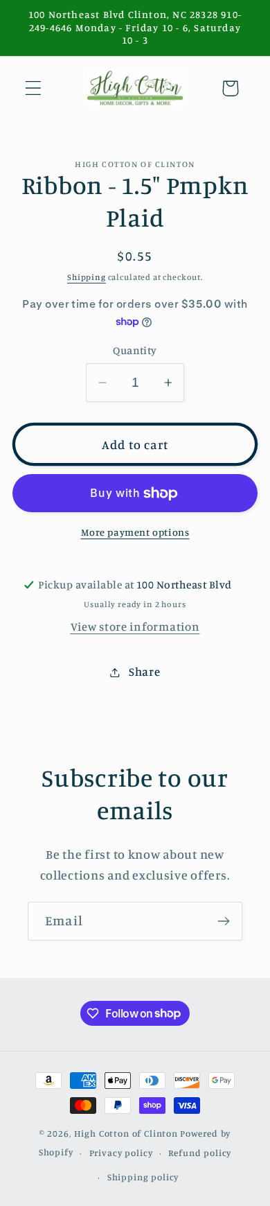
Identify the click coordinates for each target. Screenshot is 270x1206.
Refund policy (199, 1152)
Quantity (135, 350)
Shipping (86, 277)
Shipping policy (143, 1176)
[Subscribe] (223, 921)
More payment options (135, 532)
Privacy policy (121, 1152)
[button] (33, 88)
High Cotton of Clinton (126, 1133)
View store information (135, 626)
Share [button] (144, 672)
